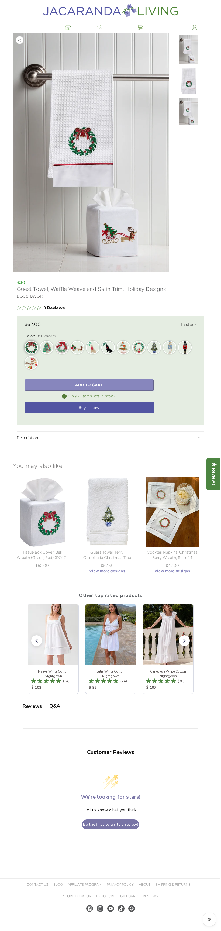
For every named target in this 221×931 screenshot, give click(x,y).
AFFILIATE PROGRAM (84, 884)
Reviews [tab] (32, 706)
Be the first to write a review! (109, 824)
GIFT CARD (128, 896)
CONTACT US (36, 884)
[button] (12, 27)
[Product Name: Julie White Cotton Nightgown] (110, 649)
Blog (57, 884)
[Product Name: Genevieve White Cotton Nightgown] (168, 649)
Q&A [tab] (54, 706)
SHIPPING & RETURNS (172, 884)
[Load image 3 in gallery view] (187, 114)
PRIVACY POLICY (119, 884)
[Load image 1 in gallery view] (187, 51)
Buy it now (89, 407)
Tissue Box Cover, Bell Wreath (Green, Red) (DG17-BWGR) (42, 558)
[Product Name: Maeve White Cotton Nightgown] (53, 649)
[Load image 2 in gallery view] (187, 83)
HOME (21, 283)
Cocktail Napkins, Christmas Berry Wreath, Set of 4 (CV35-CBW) (171, 558)
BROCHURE (105, 896)
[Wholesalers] (67, 27)
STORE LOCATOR (77, 896)
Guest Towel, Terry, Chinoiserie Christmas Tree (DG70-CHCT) (106, 558)
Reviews (149, 896)
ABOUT (144, 884)
